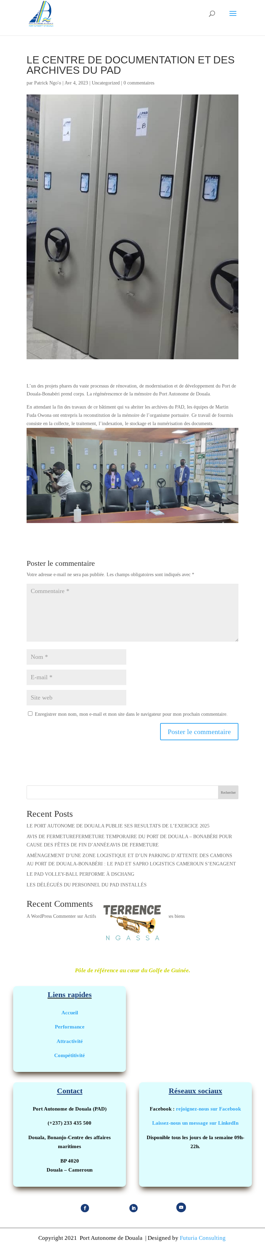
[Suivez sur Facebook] (85, 1208)
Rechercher (228, 792)
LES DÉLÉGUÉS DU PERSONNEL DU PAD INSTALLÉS (87, 884)
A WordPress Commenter (51, 916)
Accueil (69, 1012)
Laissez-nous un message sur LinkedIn (195, 1123)
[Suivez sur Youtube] (181, 1207)
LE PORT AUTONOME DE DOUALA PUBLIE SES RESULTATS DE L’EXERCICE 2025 (118, 826)
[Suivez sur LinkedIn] (133, 1208)
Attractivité (70, 1041)
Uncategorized (106, 83)
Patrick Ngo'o (47, 83)
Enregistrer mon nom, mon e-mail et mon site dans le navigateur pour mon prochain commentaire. (131, 714)
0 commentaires (139, 83)
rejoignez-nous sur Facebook (208, 1109)
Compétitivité (69, 1055)
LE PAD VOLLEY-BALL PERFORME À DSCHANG (80, 874)
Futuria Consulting (203, 1238)
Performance (70, 1027)
